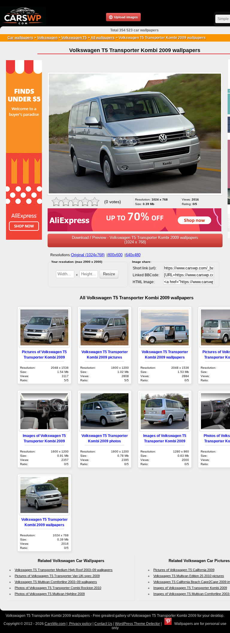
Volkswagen (47, 38)
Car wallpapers (20, 38)
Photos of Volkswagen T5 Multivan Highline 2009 (50, 594)
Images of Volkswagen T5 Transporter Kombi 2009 (190, 588)
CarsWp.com (55, 624)
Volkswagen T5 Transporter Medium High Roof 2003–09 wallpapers (64, 570)
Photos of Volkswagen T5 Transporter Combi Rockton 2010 (58, 588)
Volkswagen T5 (73, 38)
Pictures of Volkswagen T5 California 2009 (183, 570)
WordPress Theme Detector (137, 624)
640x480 (133, 255)
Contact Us (103, 624)
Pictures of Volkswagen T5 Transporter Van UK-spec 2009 (57, 576)
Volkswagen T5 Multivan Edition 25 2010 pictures (188, 576)
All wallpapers (103, 38)
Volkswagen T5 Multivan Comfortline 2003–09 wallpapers (56, 582)
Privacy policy (80, 624)
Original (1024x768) (88, 255)
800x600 (115, 255)
